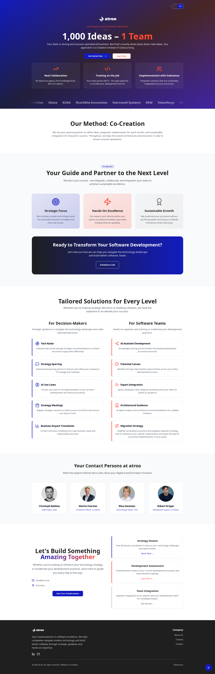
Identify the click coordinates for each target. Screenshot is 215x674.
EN (180, 6)
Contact (179, 639)
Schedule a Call (107, 264)
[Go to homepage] (208, 667)
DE (175, 6)
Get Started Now (95, 56)
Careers (179, 644)
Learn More (122, 56)
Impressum (178, 665)
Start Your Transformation (67, 593)
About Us (178, 635)
